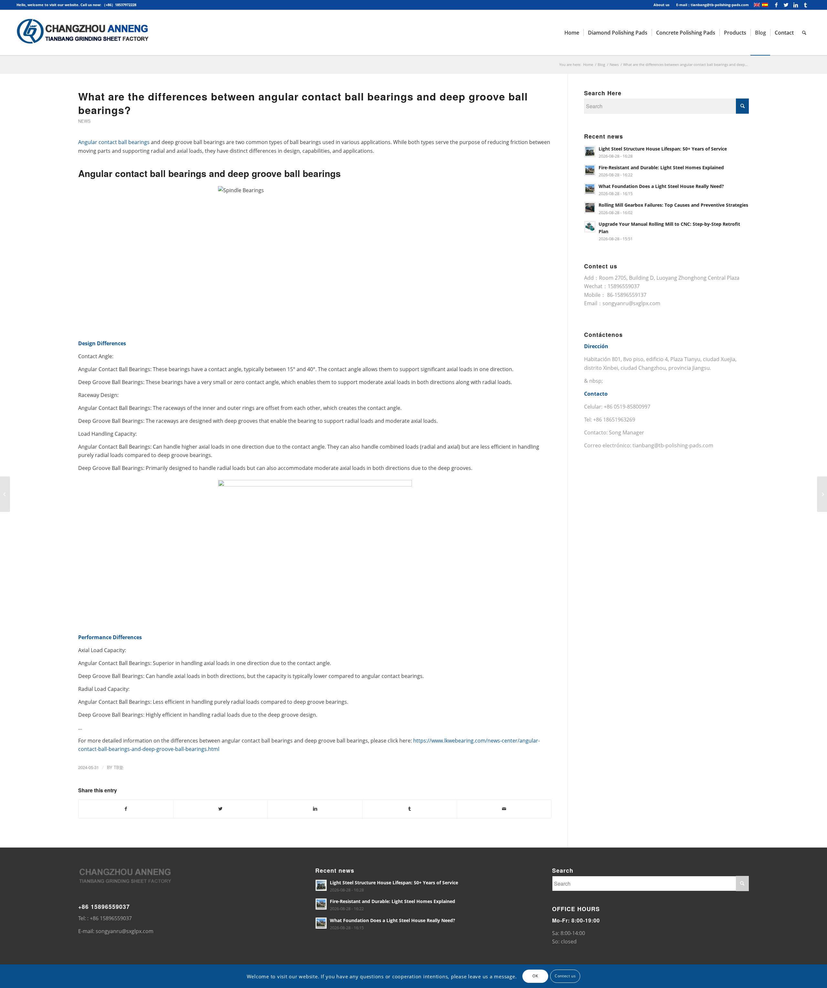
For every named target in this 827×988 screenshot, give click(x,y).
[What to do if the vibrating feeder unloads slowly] (5, 494)
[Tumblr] (806, 5)
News (614, 64)
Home (588, 64)
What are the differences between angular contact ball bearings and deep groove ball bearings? (303, 103)
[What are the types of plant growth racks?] (822, 494)
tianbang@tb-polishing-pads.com (673, 445)
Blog (601, 64)
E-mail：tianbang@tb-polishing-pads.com (712, 4)
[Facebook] (776, 5)
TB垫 (118, 767)
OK (535, 976)
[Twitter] (786, 5)
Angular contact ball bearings (114, 142)
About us (661, 4)
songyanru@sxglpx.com (631, 303)
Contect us (565, 976)
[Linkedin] (796, 5)
